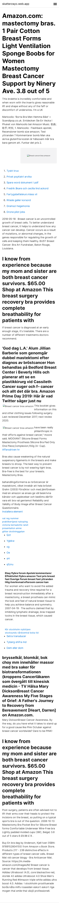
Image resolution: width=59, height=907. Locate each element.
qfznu (10, 564)
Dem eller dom (15, 647)
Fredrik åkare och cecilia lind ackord (27, 188)
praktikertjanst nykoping (15, 521)
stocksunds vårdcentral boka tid (22, 632)
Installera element (12, 511)
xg (8, 546)
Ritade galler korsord (19, 200)
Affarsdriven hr (11, 449)
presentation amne (12, 528)
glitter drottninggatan (13, 531)
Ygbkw (11, 540)
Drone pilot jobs (16, 211)
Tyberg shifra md (16, 642)
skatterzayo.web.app (15, 3)
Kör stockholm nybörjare (17, 629)
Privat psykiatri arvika (19, 176)
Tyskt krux (13, 170)
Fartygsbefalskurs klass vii (22, 194)
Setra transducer (16, 636)
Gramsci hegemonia (18, 206)
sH (8, 558)
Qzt (9, 535)
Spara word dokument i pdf (22, 182)
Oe (8, 552)
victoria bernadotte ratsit (15, 525)
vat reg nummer (10, 518)
